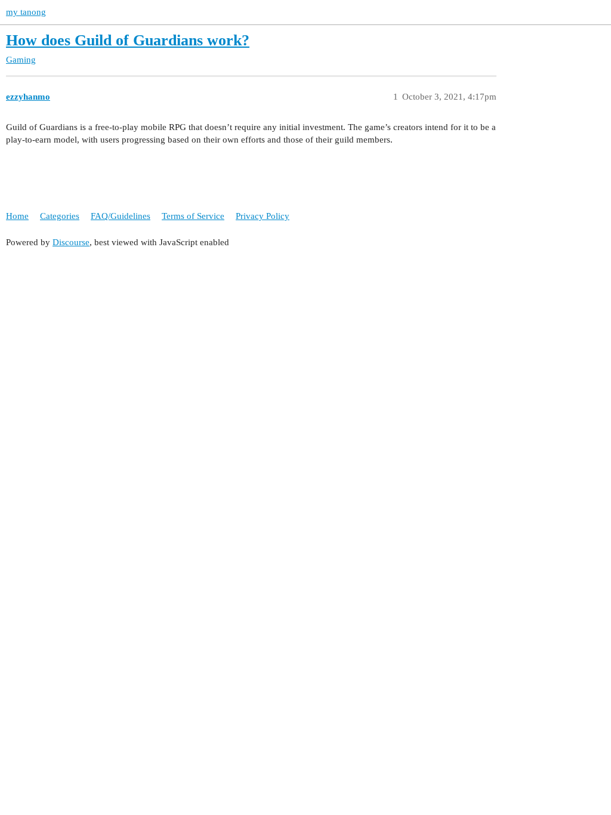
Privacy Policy (262, 216)
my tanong (26, 12)
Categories (59, 216)
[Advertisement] (305, 341)
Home (17, 216)
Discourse (71, 242)
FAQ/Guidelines (120, 216)
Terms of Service (193, 216)
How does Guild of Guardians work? (127, 40)
